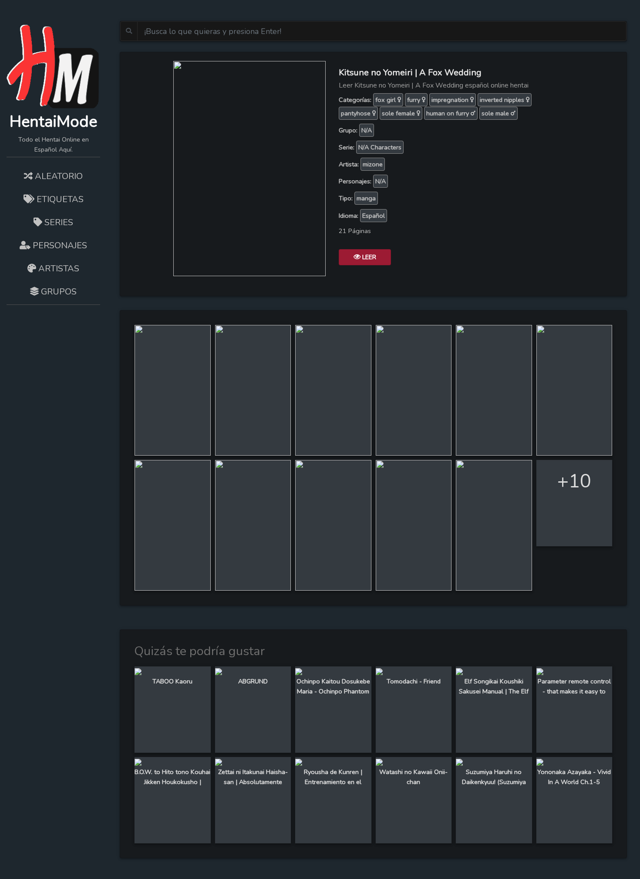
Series (57, 222)
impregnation (450, 99)
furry (414, 99)
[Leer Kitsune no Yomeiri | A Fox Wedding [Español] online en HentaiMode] (249, 167)
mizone (373, 164)
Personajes (58, 245)
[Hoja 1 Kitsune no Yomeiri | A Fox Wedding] (173, 389)
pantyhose (356, 113)
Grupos (58, 292)
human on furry (448, 113)
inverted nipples (503, 99)
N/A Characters (379, 147)
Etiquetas (59, 199)
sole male (496, 113)
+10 (574, 481)
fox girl (386, 99)
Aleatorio (58, 176)
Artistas (57, 268)
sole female (399, 113)
